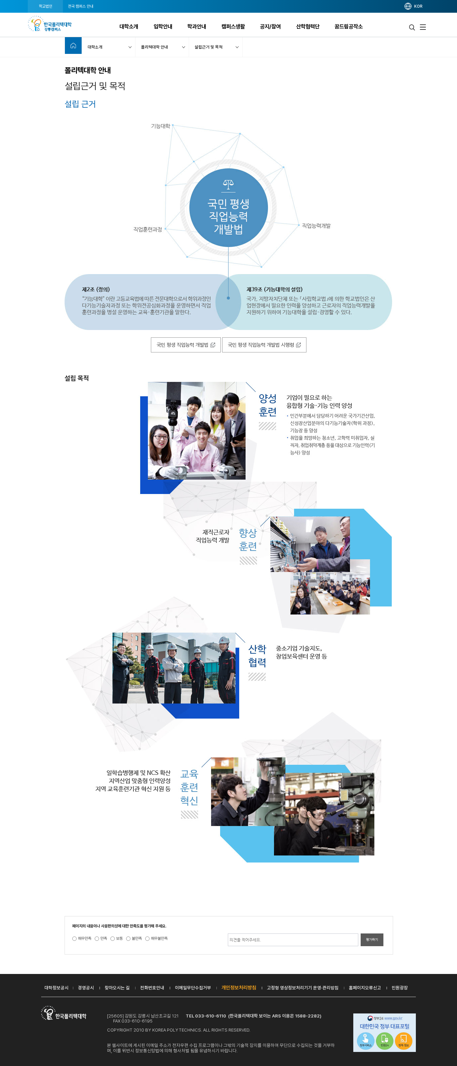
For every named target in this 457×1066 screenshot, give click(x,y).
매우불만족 (159, 938)
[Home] (73, 45)
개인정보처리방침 (238, 988)
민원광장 (400, 987)
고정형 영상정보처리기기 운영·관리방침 (303, 987)
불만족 (137, 938)
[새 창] (384, 1033)
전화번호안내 (152, 987)
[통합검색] (412, 27)
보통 (119, 938)
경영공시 (86, 987)
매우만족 (84, 938)
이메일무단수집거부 (193, 987)
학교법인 (45, 6)
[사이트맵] (423, 27)
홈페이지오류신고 (365, 987)
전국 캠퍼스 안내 (80, 6)
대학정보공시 (56, 987)
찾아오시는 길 (117, 987)
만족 (103, 938)
